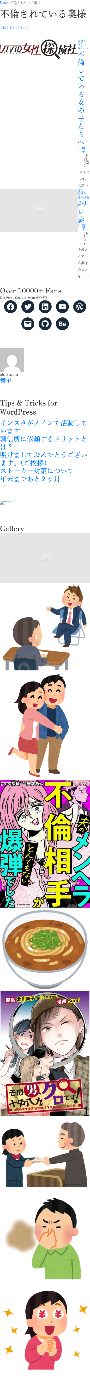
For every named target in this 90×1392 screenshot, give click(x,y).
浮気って (22, 27)
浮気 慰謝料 (82, 192)
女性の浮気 (7, 27)
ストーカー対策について (37, 470)
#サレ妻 (83, 211)
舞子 (83, 149)
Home (4, 3)
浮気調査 (83, 197)
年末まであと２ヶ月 (30, 479)
